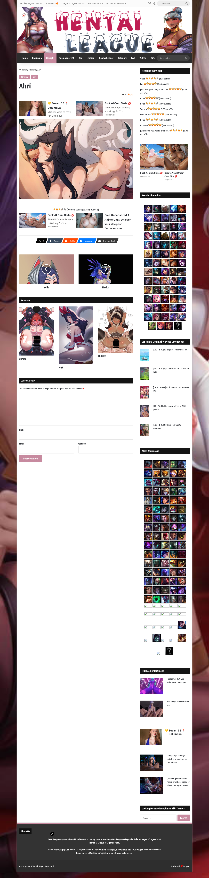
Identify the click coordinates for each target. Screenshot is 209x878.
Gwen (142, 78)
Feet (133, 58)
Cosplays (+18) (66, 58)
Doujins (36, 58)
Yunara (143, 109)
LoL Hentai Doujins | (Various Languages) (163, 341)
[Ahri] (76, 335)
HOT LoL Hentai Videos (153, 670)
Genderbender (106, 58)
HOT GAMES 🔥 (52, 3)
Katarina (144, 125)
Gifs (153, 58)
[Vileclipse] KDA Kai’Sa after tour (154, 130)
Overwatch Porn (95, 3)
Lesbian (91, 58)
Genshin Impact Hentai (116, 3)
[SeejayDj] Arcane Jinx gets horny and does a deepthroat (177, 759)
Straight (50, 58)
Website (82, 443)
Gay (80, 58)
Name (21, 429)
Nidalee (102, 356)
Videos (143, 58)
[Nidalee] (115, 329)
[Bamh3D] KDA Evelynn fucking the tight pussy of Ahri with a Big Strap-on (178, 781)
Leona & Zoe (145, 114)
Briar (142, 98)
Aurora (22, 358)
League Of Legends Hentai (73, 3)
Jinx (141, 84)
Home (25, 58)
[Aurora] (36, 331)
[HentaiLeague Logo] (104, 30)
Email (21, 443)
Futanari (122, 58)
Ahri (34, 77)
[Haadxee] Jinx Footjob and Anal (154, 89)
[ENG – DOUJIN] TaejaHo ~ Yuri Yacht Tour (170, 349)
